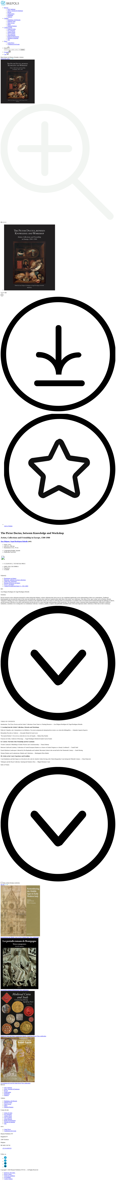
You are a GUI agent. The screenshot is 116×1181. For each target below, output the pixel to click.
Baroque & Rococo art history (12, 583)
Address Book (11, 32)
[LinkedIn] (5, 1167)
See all (3, 884)
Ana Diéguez (5, 541)
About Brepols (11, 35)
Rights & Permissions (13, 36)
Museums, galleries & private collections (15, 580)
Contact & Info (8, 27)
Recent (9, 12)
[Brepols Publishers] (10, 5)
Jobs (8, 39)
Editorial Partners (12, 26)
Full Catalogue (11, 9)
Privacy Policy (8, 1174)
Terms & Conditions (9, 1176)
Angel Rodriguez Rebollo (19, 541)
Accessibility (7, 1177)
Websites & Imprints (12, 38)
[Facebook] (5, 1158)
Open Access (11, 23)
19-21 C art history (9, 584)
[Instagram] (5, 1164)
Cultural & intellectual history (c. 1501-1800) (16, 586)
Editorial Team (11, 21)
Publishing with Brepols (13, 20)
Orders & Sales (11, 29)
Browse (6, 7)
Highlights (10, 15)
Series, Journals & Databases (15, 10)
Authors (6, 18)
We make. (9, 1172)
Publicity (9, 17)
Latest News (10, 43)
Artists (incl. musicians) (10, 581)
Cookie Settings (8, 1179)
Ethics (9, 24)
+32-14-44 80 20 (6, 1148)
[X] (5, 1161)
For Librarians (11, 30)
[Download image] (58, 411)
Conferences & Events (13, 44)
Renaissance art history (10, 578)
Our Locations (11, 33)
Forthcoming (10, 14)
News (5, 41)
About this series (5, 58)
